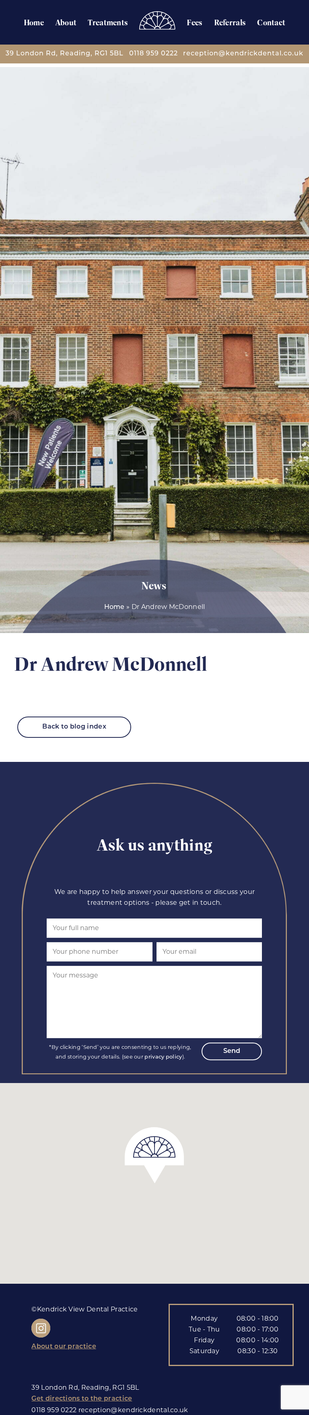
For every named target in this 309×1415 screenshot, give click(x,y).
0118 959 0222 (153, 54)
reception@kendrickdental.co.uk (243, 54)
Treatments (108, 22)
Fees (194, 22)
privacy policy (163, 1057)
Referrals (230, 22)
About (66, 22)
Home (34, 22)
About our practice (63, 1347)
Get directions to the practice (81, 1399)
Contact (271, 22)
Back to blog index (74, 727)
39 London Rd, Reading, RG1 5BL (65, 54)
